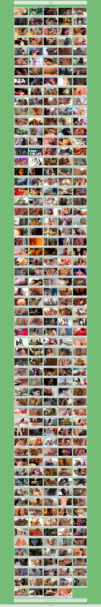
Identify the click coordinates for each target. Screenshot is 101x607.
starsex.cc (51, 605)
